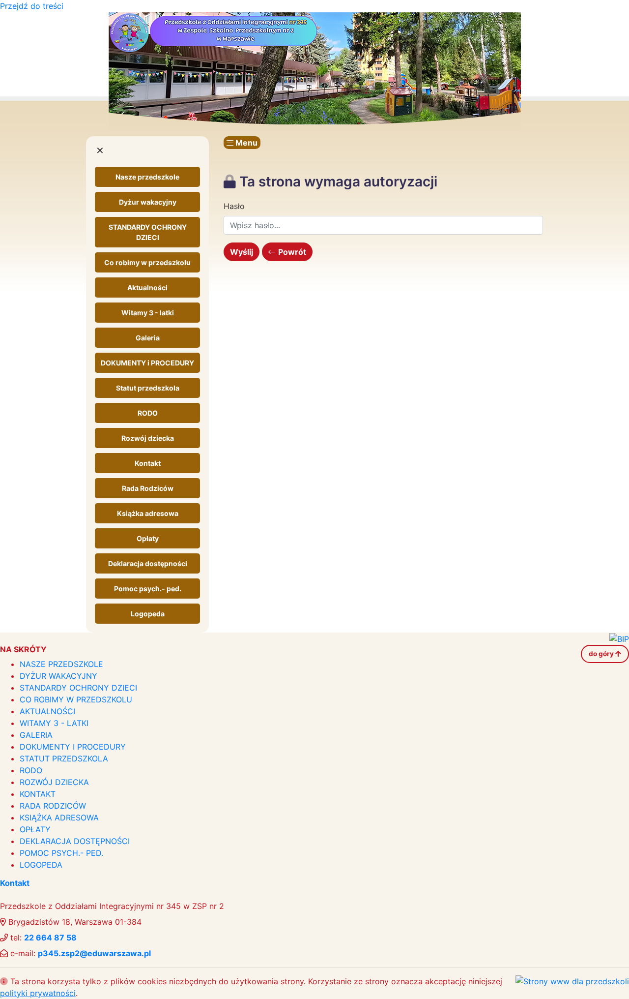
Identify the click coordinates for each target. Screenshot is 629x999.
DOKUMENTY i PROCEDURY (147, 363)
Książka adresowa (147, 513)
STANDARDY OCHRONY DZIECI (148, 232)
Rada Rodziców (147, 488)
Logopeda (148, 613)
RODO (148, 413)
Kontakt (148, 463)
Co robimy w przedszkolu (147, 262)
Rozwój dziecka (147, 438)
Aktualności (147, 287)
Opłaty (148, 538)
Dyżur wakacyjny (147, 202)
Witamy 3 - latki (147, 312)
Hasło (234, 206)
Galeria (148, 337)
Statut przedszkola (147, 388)
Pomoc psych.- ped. (147, 588)
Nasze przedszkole (147, 177)
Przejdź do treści (31, 6)
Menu (245, 143)
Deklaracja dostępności (147, 563)
